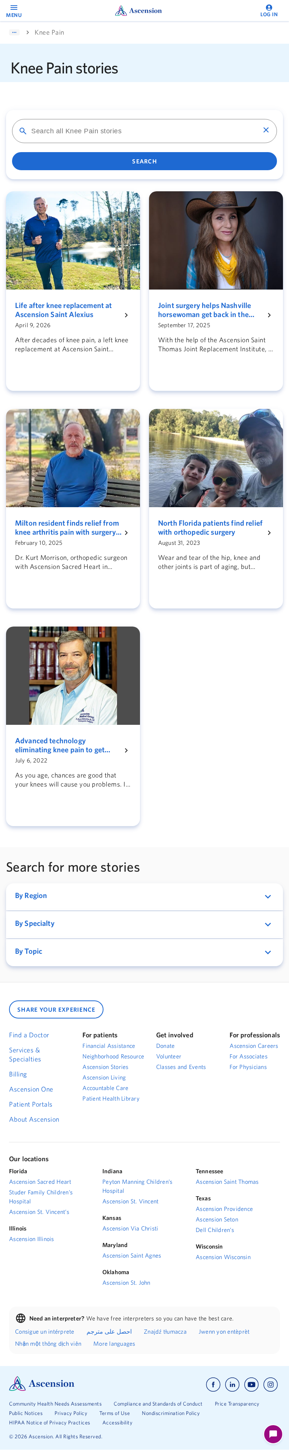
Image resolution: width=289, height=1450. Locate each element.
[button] (144, 897)
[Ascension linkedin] (232, 1384)
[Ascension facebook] (213, 1384)
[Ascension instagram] (270, 1384)
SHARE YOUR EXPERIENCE (56, 1009)
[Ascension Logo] (42, 1389)
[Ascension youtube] (251, 1384)
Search (144, 161)
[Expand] (14, 32)
